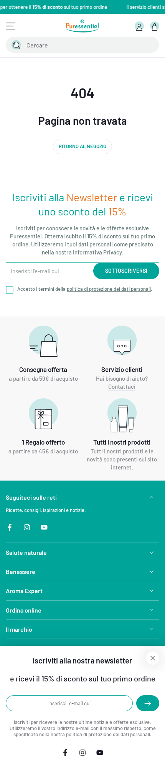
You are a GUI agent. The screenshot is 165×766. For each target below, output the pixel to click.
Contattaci (121, 386)
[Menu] (10, 26)
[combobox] (74, 45)
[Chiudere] (148, 44)
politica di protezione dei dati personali (109, 289)
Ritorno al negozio (82, 146)
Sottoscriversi (126, 270)
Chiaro (134, 45)
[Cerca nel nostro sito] (16, 44)
